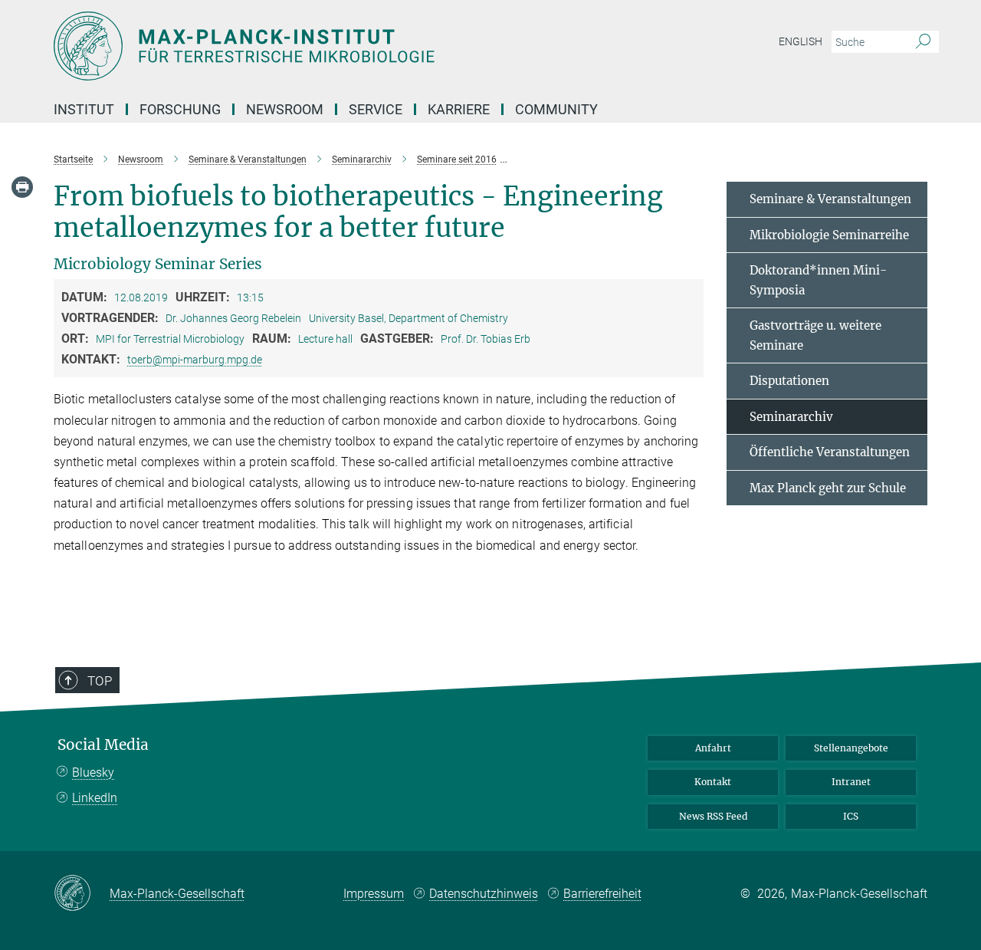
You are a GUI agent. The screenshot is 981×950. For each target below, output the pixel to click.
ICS (850, 816)
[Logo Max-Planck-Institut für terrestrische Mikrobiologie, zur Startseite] (341, 46)
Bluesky (93, 772)
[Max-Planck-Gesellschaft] (82, 894)
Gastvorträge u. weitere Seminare (815, 335)
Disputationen (789, 380)
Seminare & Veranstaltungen (830, 199)
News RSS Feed (713, 816)
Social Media (103, 745)
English (800, 41)
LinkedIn (94, 798)
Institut (84, 109)
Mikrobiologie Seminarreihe (829, 235)
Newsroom (284, 109)
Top (99, 681)
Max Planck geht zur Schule (828, 488)
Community (556, 109)
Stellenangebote (851, 748)
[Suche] (923, 42)
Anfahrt (713, 748)
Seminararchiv (791, 416)
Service (375, 109)
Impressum (373, 893)
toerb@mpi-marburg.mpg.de (194, 359)
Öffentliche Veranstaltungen (830, 452)
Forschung (180, 109)
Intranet (851, 781)
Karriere (459, 109)
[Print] (22, 187)
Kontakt (712, 781)
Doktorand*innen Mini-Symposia (818, 280)
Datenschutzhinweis (483, 893)
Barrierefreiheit (602, 893)
